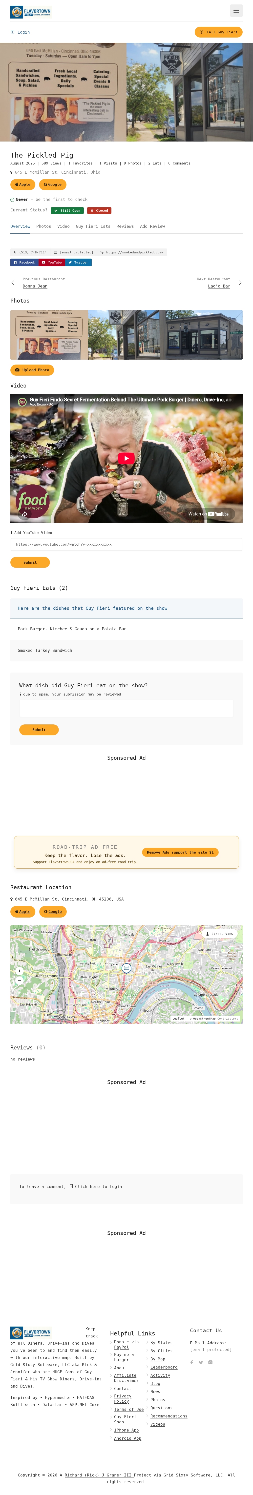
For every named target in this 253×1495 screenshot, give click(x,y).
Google (55, 184)
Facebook (26, 262)
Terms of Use (129, 1409)
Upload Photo (34, 370)
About (120, 1368)
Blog (155, 1383)
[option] (189, 92)
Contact (122, 1388)
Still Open (69, 210)
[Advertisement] (126, 798)
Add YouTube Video (32, 533)
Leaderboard (164, 1367)
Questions (161, 1408)
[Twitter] (201, 1363)
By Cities (161, 1351)
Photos (43, 226)
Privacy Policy (122, 1399)
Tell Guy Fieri (221, 32)
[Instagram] (210, 1363)
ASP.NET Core (84, 1404)
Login (22, 32)
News (155, 1391)
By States (161, 1342)
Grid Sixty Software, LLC (40, 1364)
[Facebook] (191, 1363)
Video (63, 226)
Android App (127, 1438)
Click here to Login (97, 1186)
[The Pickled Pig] (63, 92)
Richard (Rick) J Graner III (99, 1475)
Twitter (80, 262)
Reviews (125, 226)
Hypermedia (57, 1397)
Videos (157, 1424)
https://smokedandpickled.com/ (134, 252)
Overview (20, 226)
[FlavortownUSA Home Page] (31, 12)
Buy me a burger (124, 1357)
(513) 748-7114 (32, 252)
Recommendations (169, 1416)
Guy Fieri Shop (125, 1419)
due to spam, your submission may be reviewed (71, 694)
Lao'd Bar (213, 282)
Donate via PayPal (126, 1345)
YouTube (54, 262)
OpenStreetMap (204, 1018)
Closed (101, 210)
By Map (157, 1359)
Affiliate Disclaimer (126, 1378)
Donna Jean (44, 282)
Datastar (52, 1404)
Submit (30, 562)
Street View (222, 934)
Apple (24, 184)
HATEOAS (85, 1397)
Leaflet (178, 1018)
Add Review (152, 226)
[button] (19, 971)
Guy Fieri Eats (93, 226)
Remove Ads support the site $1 (180, 852)
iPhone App (126, 1430)
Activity (160, 1375)
